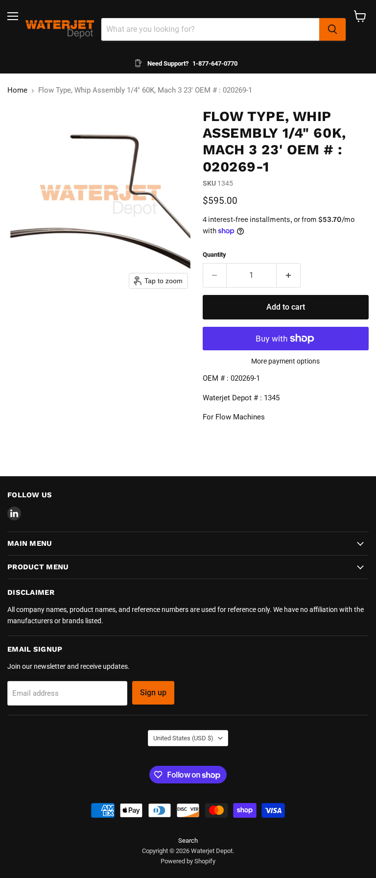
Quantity (214, 254)
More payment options (285, 361)
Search (188, 840)
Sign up (153, 692)
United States (183, 738)
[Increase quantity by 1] (289, 275)
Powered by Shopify (188, 861)
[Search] (332, 29)
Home (17, 90)
